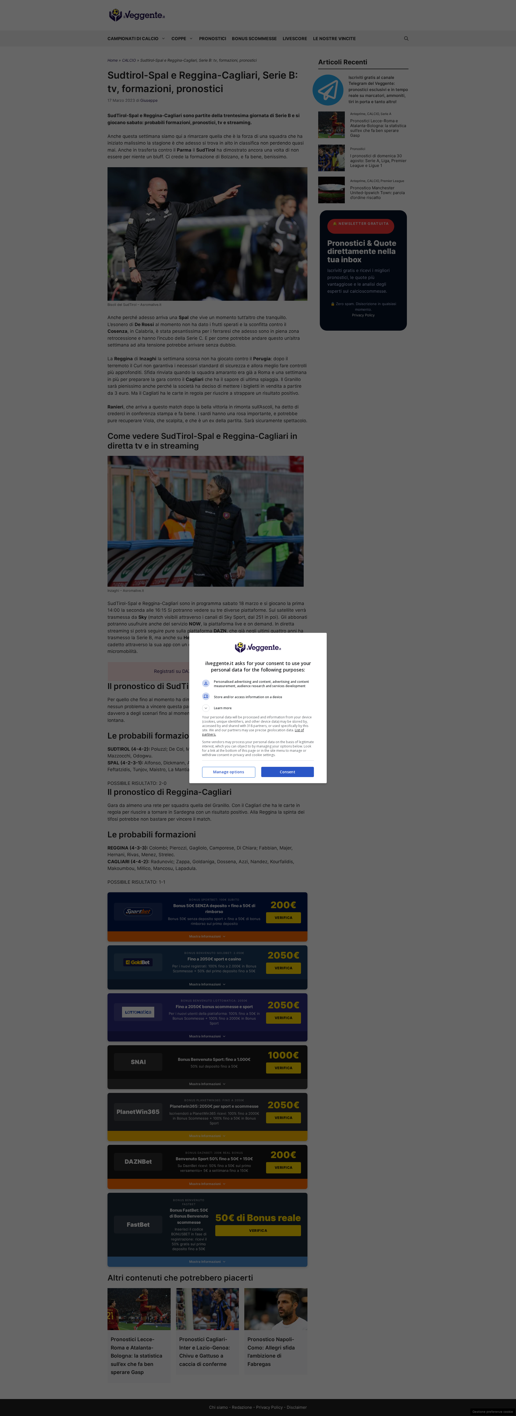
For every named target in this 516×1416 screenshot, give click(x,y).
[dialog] (258, 708)
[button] (258, 708)
